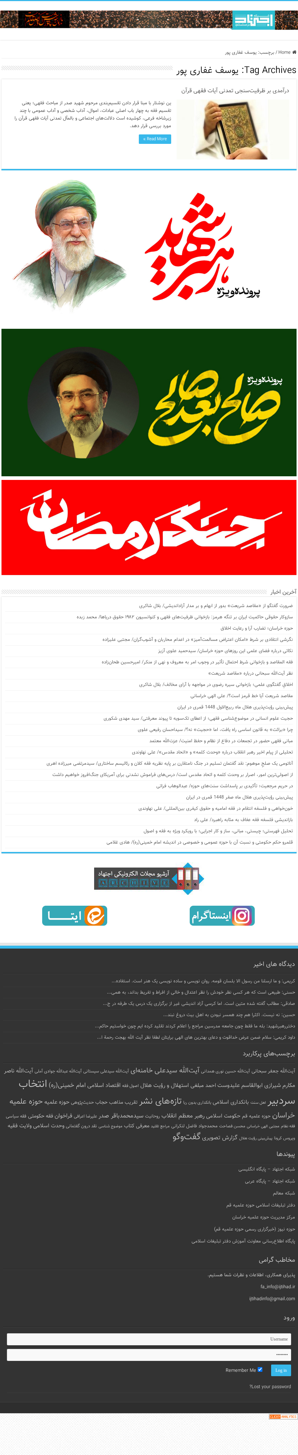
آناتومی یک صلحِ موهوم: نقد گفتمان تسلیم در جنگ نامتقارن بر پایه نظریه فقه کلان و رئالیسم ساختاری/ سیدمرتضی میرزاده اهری (170, 763)
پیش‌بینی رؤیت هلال (256, 1138)
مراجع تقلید (160, 1126)
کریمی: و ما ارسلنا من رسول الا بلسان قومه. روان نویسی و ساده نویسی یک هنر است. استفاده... (203, 981)
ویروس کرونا (284, 1138)
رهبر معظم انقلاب (183, 1116)
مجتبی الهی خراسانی (263, 1126)
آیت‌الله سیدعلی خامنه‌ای (165, 1070)
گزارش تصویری (220, 1138)
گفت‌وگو (187, 1137)
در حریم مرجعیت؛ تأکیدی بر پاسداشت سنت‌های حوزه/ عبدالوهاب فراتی (224, 786)
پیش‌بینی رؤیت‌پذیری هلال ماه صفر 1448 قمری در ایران (239, 797)
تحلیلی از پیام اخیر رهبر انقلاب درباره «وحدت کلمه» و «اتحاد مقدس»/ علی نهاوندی (212, 752)
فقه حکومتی (40, 1116)
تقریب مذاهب (123, 1102)
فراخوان (63, 1116)
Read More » (155, 139)
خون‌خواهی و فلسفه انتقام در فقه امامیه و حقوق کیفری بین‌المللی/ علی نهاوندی (215, 808)
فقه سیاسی (16, 1116)
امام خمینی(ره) (67, 1085)
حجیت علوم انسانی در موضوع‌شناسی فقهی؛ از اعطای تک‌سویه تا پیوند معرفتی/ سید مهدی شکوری (198, 718)
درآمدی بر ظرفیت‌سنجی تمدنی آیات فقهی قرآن (235, 91)
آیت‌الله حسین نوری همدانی (225, 1071)
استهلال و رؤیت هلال (164, 1085)
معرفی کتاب (136, 1126)
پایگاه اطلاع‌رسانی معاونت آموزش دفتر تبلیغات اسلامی (243, 1241)
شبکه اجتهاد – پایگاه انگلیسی (266, 1169)
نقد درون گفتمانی (81, 1126)
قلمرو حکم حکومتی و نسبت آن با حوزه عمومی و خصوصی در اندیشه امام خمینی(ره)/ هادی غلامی (199, 842)
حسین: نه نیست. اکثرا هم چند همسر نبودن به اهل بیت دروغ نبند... (229, 1015)
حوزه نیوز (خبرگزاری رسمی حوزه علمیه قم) (254, 1229)
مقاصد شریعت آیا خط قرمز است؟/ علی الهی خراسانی (241, 696)
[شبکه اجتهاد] (149, 20)
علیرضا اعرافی (85, 1116)
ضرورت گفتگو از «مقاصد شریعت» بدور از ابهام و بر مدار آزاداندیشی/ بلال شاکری (216, 606)
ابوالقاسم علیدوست (240, 1085)
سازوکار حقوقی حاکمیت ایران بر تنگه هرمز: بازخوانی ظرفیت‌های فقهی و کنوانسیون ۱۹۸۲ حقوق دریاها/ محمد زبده (185, 617)
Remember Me (242, 1370)
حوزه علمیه (56, 1102)
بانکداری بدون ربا (197, 1102)
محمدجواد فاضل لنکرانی (194, 1126)
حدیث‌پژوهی (82, 1102)
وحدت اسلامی (48, 1125)
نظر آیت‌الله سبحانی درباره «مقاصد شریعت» (250, 673)
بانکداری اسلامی (231, 1102)
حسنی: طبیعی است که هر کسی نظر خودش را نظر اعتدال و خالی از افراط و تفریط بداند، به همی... (201, 992)
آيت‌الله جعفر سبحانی (273, 1071)
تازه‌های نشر (160, 1101)
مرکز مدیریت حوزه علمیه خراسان (263, 1217)
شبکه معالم (284, 1193)
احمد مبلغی (203, 1086)
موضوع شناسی (110, 1126)
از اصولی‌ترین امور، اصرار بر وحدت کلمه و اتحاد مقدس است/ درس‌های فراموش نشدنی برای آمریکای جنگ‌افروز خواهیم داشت (172, 775)
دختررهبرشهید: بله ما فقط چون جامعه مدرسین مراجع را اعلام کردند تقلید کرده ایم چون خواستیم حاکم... (195, 1026)
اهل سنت (258, 1103)
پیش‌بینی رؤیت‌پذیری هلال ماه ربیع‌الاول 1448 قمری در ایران (235, 707)
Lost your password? (270, 1387)
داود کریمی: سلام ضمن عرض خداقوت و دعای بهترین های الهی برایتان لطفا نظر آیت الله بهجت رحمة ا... (196, 1037)
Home (285, 52)
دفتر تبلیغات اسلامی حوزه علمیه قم (260, 1205)
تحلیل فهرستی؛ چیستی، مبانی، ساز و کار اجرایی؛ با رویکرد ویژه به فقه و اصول (218, 831)
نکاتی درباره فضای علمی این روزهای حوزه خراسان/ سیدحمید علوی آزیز (225, 651)
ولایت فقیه (20, 1126)
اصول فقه (130, 1086)
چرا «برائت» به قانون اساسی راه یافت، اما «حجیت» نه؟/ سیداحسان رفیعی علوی (215, 729)
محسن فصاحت (232, 1126)
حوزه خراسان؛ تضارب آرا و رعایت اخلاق (257, 628)
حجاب (101, 1103)
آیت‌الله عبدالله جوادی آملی (58, 1071)
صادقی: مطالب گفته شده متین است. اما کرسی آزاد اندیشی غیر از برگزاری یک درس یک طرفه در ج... (199, 1003)
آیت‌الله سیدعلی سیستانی (106, 1071)
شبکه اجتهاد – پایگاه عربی (270, 1181)
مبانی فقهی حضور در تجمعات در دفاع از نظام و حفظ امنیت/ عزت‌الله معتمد (221, 741)
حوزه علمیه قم (256, 1116)
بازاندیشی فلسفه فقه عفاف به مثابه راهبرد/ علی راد (243, 820)
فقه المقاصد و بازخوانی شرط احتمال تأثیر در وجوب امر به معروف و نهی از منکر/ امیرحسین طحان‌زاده (197, 662)
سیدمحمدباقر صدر (121, 1116)
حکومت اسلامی (223, 1116)
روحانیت (152, 1116)
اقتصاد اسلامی (104, 1085)
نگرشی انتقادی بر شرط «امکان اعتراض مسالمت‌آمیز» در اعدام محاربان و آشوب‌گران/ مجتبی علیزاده (197, 639)
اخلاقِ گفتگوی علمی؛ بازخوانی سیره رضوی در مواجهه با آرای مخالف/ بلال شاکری (216, 684)
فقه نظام (288, 1126)
